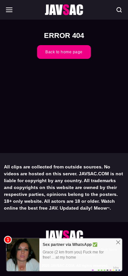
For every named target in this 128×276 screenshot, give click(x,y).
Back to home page (64, 52)
